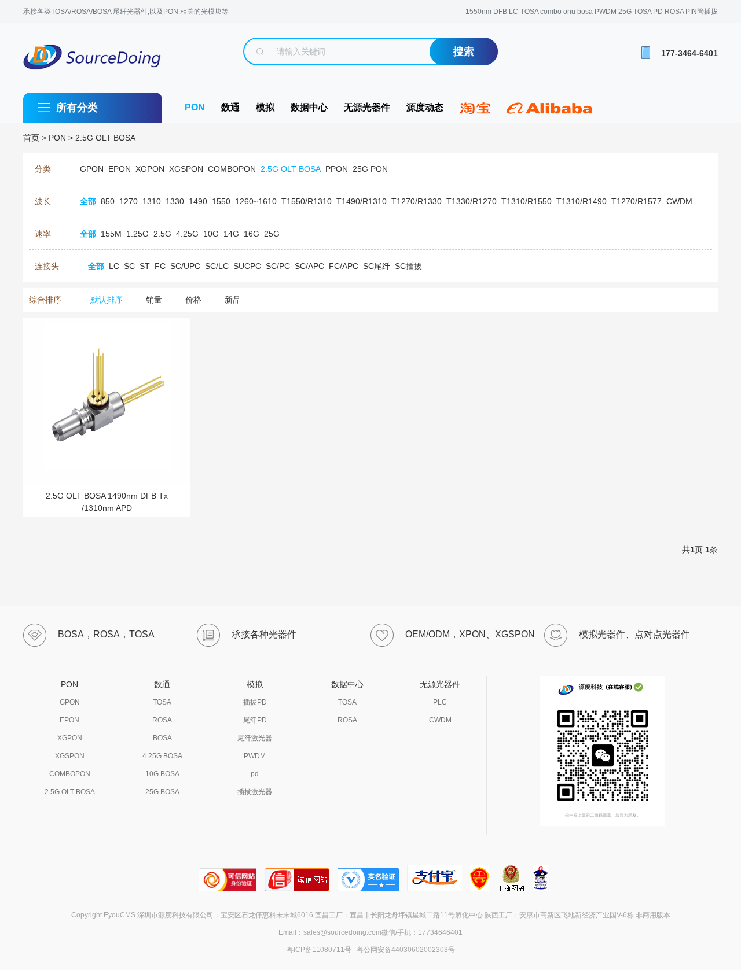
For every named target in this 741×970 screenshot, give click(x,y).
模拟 (265, 107)
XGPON (69, 738)
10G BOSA (162, 774)
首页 (31, 137)
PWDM (255, 756)
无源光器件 (367, 107)
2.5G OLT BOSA (105, 137)
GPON (70, 702)
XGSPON (70, 756)
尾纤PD (255, 720)
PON (195, 107)
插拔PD (255, 702)
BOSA (162, 738)
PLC (440, 702)
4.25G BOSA (162, 756)
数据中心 (309, 107)
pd (255, 774)
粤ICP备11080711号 (319, 950)
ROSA (162, 720)
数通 (230, 107)
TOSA (162, 702)
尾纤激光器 (254, 738)
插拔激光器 (254, 792)
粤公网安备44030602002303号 (404, 950)
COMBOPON (69, 774)
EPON (69, 720)
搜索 (463, 51)
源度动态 (424, 107)
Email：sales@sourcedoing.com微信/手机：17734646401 (370, 932)
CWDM (440, 720)
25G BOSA (162, 792)
